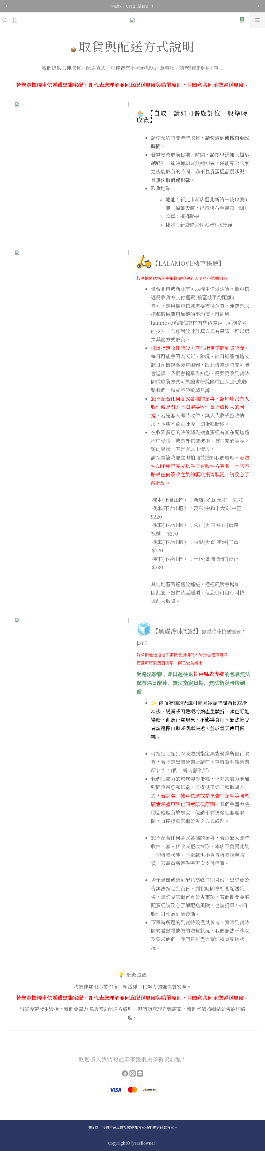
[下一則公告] (258, 6)
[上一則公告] (6, 6)
